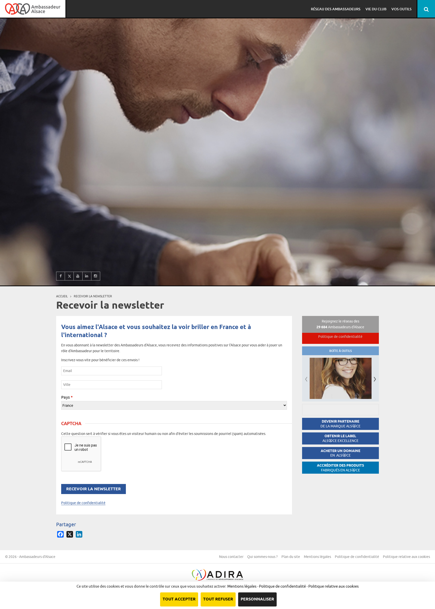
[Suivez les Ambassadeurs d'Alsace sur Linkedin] (87, 276)
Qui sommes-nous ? (262, 557)
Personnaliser (257, 599)
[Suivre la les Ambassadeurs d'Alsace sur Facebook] (60, 276)
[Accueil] (32, 9)
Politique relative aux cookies (406, 557)
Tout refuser (218, 599)
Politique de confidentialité (83, 503)
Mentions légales (317, 557)
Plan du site (290, 557)
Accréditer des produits (340, 467)
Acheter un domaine (340, 453)
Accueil (62, 296)
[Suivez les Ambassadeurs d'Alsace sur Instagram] (95, 276)
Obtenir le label (340, 438)
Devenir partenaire (340, 423)
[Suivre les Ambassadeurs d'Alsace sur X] (69, 276)
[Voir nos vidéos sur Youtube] (78, 276)
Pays (67, 397)
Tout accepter (179, 599)
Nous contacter (231, 557)
